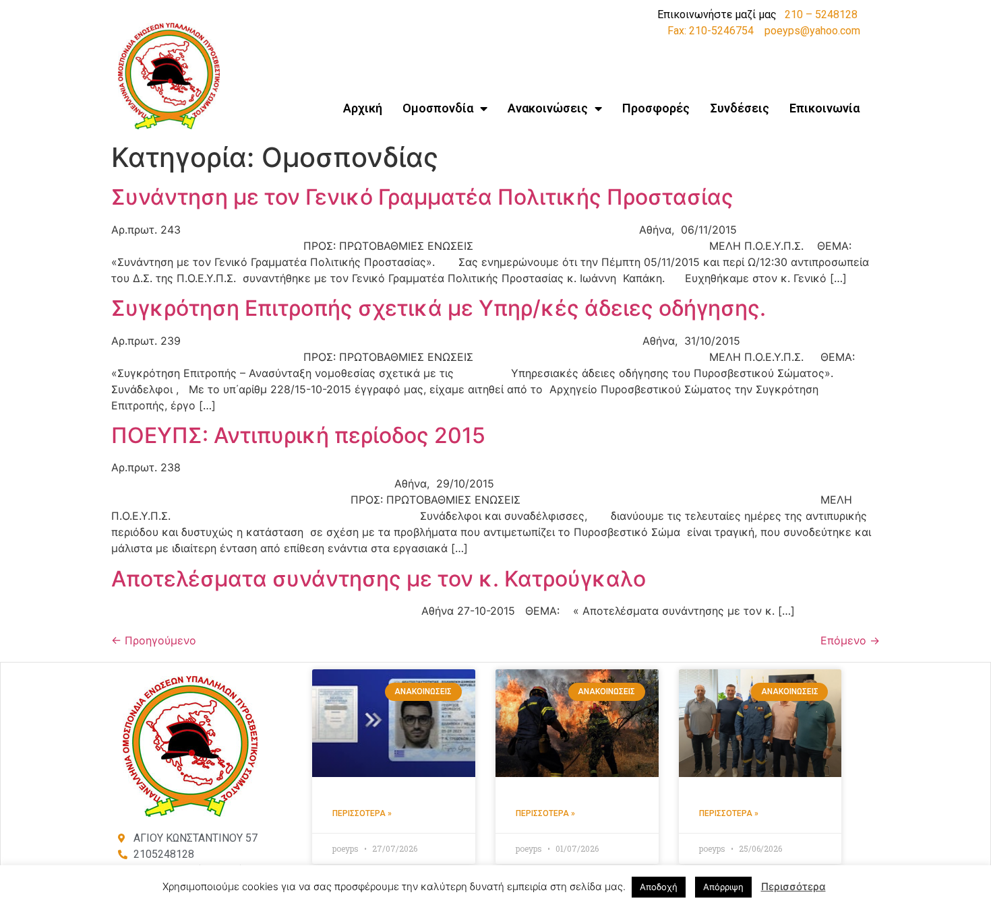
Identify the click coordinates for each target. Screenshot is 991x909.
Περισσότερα (793, 886)
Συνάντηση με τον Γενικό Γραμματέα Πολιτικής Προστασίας (422, 197)
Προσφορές (656, 108)
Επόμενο (850, 640)
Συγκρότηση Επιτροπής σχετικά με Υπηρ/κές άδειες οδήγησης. (438, 308)
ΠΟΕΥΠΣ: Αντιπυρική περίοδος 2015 (298, 435)
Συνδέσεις (739, 108)
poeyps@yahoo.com (812, 30)
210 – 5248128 (821, 14)
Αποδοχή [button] (659, 886)
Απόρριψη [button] (723, 886)
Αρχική (362, 108)
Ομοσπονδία (437, 108)
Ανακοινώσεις (548, 108)
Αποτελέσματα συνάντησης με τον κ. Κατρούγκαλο (378, 579)
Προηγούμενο (153, 640)
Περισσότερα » (362, 813)
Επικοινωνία (824, 108)
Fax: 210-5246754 (710, 30)
